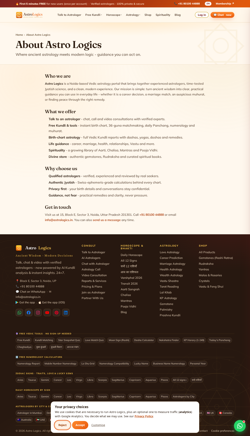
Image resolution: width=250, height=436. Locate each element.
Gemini (45, 379)
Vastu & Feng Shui (211, 286)
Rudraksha (206, 264)
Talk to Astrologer (69, 15)
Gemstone (166, 304)
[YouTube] (47, 312)
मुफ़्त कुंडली (41, 346)
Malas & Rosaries (210, 275)
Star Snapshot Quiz (69, 340)
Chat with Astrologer (95, 264)
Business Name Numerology (169, 363)
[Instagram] (38, 312)
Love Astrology (169, 252)
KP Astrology (168, 298)
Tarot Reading (169, 286)
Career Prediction (171, 258)
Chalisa (126, 295)
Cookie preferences (222, 430)
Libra (90, 379)
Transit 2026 (129, 283)
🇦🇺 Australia (24, 419)
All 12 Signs (129, 260)
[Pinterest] (56, 312)
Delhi (49, 412)
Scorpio (102, 379)
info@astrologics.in (59, 220)
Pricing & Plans (92, 286)
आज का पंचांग (73, 346)
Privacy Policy (144, 416)
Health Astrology (171, 269)
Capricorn (135, 379)
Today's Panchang (219, 340)
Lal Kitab (166, 292)
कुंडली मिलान (56, 346)
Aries (20, 379)
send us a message (107, 220)
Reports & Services (94, 281)
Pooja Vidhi (128, 306)
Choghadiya (24, 346)
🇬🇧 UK (210, 412)
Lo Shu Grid (88, 363)
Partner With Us (92, 298)
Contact (203, 430)
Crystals (204, 281)
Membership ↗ (225, 3)
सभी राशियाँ (197, 379)
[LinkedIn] (66, 312)
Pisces (164, 379)
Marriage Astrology (172, 264)
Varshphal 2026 (131, 278)
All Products (207, 252)
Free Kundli (93, 15)
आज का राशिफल (129, 272)
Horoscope (114, 15)
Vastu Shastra (169, 281)
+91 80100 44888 (189, 3)
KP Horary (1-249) (194, 340)
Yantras (204, 269)
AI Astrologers (91, 258)
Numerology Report (28, 363)
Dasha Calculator (144, 340)
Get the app (27, 302)
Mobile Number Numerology (60, 363)
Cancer (58, 379)
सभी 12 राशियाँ (129, 266)
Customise (98, 425)
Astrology (133, 15)
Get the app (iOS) (53, 302)
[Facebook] (28, 312)
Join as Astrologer (93, 292)
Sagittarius (118, 379)
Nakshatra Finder (169, 340)
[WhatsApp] (19, 312)
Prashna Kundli (170, 315)
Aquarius (151, 379)
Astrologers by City (184, 396)
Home (19, 34)
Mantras (126, 301)
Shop (148, 15)
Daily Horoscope (131, 255)
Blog (178, 15)
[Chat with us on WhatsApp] (240, 426)
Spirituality (163, 15)
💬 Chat (222, 14)
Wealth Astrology (171, 275)
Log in (202, 14)
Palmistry (166, 309)
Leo (69, 379)
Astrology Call (91, 269)
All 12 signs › (180, 379)
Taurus (32, 379)
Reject (62, 425)
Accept (80, 425)
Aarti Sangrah (130, 289)
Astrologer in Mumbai (29, 412)
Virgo (79, 379)
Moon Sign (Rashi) (119, 340)
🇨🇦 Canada (225, 412)
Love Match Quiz (94, 340)
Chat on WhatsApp (32, 291)
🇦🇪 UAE (40, 419)
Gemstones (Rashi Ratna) (216, 258)
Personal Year (198, 363)
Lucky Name (141, 363)
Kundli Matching (44, 340)
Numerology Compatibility (114, 363)
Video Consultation (94, 275)
